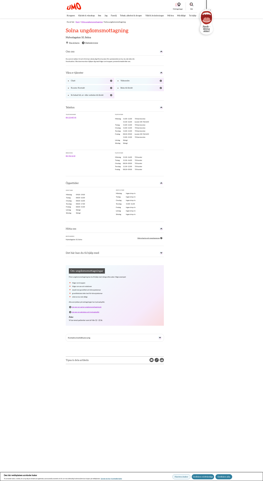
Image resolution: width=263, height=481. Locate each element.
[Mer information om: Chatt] (111, 81)
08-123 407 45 (71, 117)
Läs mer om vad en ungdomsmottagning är (87, 307)
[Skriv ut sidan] (162, 360)
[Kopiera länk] (157, 360)
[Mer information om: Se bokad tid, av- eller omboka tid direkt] (111, 95)
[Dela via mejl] (151, 360)
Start (78, 22)
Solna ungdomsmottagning (115, 22)
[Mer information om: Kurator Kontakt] (111, 88)
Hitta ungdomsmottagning (92, 22)
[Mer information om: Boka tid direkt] (161, 88)
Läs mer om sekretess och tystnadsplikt (85, 312)
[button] (191, 6)
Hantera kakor (181, 477)
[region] (131, 476)
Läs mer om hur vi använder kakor (111, 478)
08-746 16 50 (70, 156)
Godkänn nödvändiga (203, 477)
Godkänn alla (224, 477)
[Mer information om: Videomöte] (161, 81)
